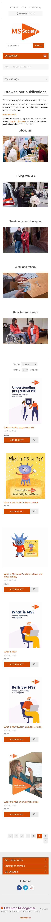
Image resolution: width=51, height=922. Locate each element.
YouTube (31, 887)
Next (45, 840)
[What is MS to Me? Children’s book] (26, 476)
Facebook (19, 887)
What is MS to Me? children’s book (21, 502)
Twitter (25, 887)
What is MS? (10, 652)
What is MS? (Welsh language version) (23, 727)
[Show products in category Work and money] (26, 285)
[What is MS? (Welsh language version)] (26, 700)
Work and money (25, 266)
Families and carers (25, 312)
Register (14, 8)
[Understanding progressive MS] (26, 401)
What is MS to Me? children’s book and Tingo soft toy (23, 575)
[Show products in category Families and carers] (26, 331)
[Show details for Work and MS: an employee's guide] (26, 775)
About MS (25, 130)
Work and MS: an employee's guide (21, 802)
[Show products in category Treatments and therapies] (26, 240)
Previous (16, 836)
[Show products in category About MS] (26, 149)
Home (7, 67)
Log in (23, 8)
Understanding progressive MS (19, 427)
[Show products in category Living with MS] (26, 194)
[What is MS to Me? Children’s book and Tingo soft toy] (26, 547)
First (10, 836)
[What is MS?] (26, 625)
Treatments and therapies (26, 221)
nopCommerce (25, 918)
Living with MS (25, 176)
